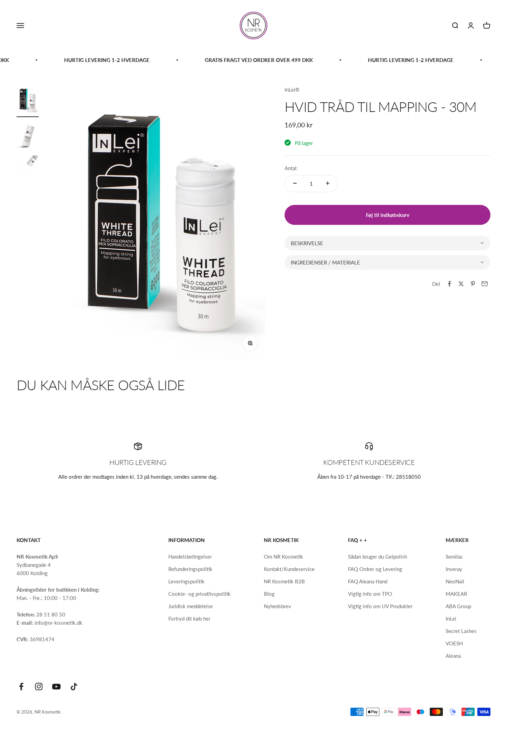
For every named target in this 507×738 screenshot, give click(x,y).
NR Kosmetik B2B (284, 581)
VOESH (454, 643)
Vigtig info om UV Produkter (380, 606)
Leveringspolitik (186, 581)
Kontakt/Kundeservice (289, 569)
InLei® (292, 89)
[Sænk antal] (295, 183)
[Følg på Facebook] (21, 686)
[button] (387, 243)
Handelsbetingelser (190, 556)
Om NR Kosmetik (283, 556)
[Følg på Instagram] (38, 686)
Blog (269, 594)
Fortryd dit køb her (189, 618)
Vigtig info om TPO (370, 594)
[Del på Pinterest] (473, 284)
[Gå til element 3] (28, 171)
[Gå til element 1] (28, 101)
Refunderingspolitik (190, 569)
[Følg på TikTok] (74, 686)
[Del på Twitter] (461, 284)
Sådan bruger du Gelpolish (377, 556)
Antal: (291, 168)
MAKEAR (456, 594)
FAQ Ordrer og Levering (375, 569)
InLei (451, 618)
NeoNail (455, 581)
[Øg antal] (328, 183)
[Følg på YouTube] (56, 686)
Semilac (454, 556)
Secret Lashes (461, 631)
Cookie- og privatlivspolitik (199, 594)
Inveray (454, 569)
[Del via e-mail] (484, 284)
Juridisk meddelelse (190, 606)
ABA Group (458, 606)
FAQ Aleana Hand (367, 581)
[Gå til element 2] (28, 136)
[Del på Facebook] (449, 284)
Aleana (453, 656)
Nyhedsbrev (277, 606)
